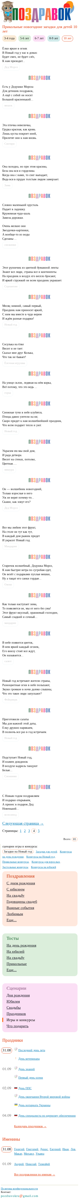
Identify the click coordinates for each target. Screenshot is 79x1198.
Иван (65, 1149)
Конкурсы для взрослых (46, 861)
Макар (18, 1153)
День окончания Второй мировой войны (44, 1096)
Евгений (55, 1149)
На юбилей (15, 951)
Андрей (19, 1164)
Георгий (19, 1149)
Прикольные (17, 964)
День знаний (26, 1069)
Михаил (29, 1153)
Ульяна (40, 1153)
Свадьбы (14, 1007)
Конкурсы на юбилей (43, 867)
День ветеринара (29, 1058)
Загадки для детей (46, 851)
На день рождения (21, 945)
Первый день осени (30, 1077)
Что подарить (17, 1026)
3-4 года (9, 38)
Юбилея (13, 1001)
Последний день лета (31, 1050)
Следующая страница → (23, 823)
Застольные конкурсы (15, 867)
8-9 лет (53, 38)
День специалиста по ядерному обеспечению (47, 1115)
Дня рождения (18, 995)
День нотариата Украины (34, 1105)
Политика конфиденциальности (19, 1188)
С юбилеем (15, 889)
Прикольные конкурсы (15, 861)
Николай (30, 1164)
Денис (44, 1149)
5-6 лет (24, 38)
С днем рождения (21, 883)
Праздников (16, 1014)
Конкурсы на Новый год (40, 856)
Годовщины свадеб (22, 901)
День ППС (25, 1088)
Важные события (20, 908)
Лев (73, 1149)
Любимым (15, 914)
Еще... (12, 920)
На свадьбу (15, 895)
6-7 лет (39, 38)
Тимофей (44, 1164)
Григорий (32, 1149)
